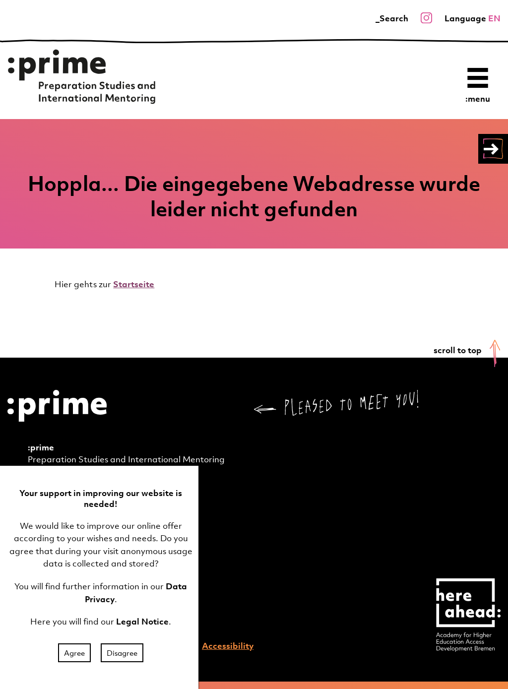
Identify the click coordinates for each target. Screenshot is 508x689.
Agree (74, 653)
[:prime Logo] (81, 78)
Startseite (133, 284)
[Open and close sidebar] (493, 149)
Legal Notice (142, 621)
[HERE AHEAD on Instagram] (426, 18)
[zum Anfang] (495, 353)
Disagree (122, 653)
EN (494, 18)
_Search (392, 18)
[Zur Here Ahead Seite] (468, 614)
